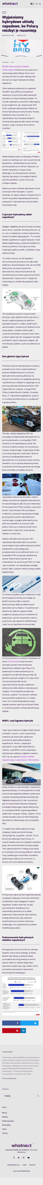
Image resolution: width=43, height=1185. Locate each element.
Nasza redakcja (13, 1165)
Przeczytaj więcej (9, 1078)
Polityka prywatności (21, 1171)
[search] (38, 1096)
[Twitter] (18, 1157)
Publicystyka (8, 1121)
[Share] (11, 1023)
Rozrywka (6, 1125)
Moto (4, 12)
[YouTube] (28, 1157)
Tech (4, 1129)
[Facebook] (14, 1157)
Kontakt (32, 1165)
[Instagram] (23, 1157)
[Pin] (11, 1030)
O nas (24, 1165)
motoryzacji (13, 661)
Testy (4, 1133)
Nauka (5, 1117)
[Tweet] (29, 1023)
